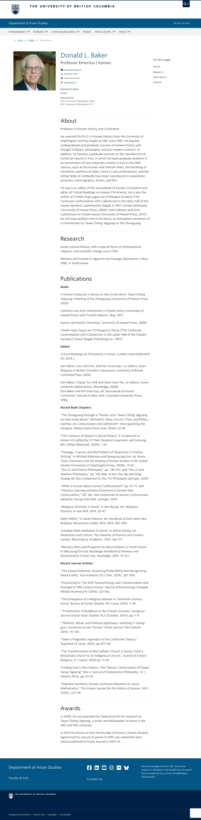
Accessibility (65, 815)
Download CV (70, 82)
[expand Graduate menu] (46, 31)
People (87, 31)
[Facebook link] (90, 768)
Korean (63, 93)
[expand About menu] (129, 31)
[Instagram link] (112, 768)
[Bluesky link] (127, 768)
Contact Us (94, 779)
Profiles (31, 40)
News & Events (103, 31)
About (122, 31)
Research (158, 72)
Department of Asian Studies (28, 23)
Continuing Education (63, 31)
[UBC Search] (186, 3)
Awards (157, 82)
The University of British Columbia (15, 9)
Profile (20, 40)
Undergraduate (17, 31)
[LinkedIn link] (98, 768)
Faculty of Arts (181, 23)
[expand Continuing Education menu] (78, 31)
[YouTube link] (105, 768)
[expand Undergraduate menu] (28, 31)
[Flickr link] (120, 768)
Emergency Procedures (19, 815)
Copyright (52, 815)
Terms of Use (38, 815)
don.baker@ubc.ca (72, 69)
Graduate (38, 31)
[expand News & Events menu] (114, 31)
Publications (159, 77)
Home (10, 40)
